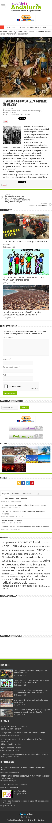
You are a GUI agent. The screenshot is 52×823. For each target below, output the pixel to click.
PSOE (23, 579)
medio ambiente (35, 573)
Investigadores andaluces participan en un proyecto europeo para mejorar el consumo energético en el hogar (17, 198)
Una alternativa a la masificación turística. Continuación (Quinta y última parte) (22, 313)
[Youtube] (32, 483)
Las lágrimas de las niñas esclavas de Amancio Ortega (23, 505)
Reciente (15, 494)
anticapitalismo (26, 546)
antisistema (40, 546)
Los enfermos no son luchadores (14, 499)
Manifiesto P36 (20, 791)
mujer (9, 576)
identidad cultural (33, 570)
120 (14, 806)
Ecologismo (39, 564)
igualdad (5, 574)
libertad (21, 573)
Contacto (41, 820)
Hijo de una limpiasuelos (11, 520)
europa (41, 568)
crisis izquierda (26, 554)
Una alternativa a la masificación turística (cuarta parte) (25, 27)
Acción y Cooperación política (21, 32)
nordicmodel (25, 172)
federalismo (5, 571)
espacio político (19, 567)
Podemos (6, 579)
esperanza (32, 567)
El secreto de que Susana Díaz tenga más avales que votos (25, 527)
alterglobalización (9, 542)
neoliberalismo (17, 576)
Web (4, 375)
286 (15, 781)
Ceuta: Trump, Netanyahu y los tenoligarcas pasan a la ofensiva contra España (32, 711)
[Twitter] (28, 483)
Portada (3, 32)
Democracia (30, 111)
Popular (5, 494)
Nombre (7, 359)
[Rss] (19, 483)
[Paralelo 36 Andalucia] (26, 7)
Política (16, 579)
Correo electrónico (11, 367)
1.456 (17, 772)
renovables (32, 583)
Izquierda (12, 112)
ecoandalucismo (21, 564)
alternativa (25, 542)
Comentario (8, 337)
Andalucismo (40, 542)
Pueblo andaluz (35, 579)
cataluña (30, 551)
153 (28, 794)
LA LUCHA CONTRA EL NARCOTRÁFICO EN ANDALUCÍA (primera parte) (23, 278)
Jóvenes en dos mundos (38, 204)
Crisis (38, 550)
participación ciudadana (34, 576)
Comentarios (27, 494)
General (5, 112)
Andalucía (9, 546)
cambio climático (16, 550)
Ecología (38, 111)
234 (16, 787)
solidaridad (37, 586)
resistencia (25, 585)
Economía (6, 567)
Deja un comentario (12, 114)
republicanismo (10, 585)
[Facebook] (23, 483)
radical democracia (14, 582)
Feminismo (17, 570)
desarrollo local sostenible (23, 561)
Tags (37, 494)
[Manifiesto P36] (6, 794)
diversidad (38, 561)
